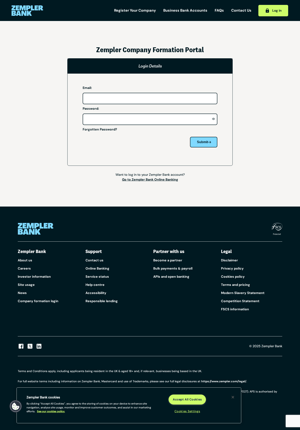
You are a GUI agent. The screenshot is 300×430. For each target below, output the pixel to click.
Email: (87, 88)
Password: (91, 108)
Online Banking (97, 268)
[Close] (232, 397)
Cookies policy (233, 276)
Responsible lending (102, 301)
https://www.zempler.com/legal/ (223, 381)
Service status (97, 276)
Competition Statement (240, 301)
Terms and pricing (235, 285)
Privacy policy (232, 268)
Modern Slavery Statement (242, 293)
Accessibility (96, 293)
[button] (15, 406)
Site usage (26, 285)
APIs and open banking (171, 276)
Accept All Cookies (187, 399)
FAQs (219, 10)
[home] (40, 10)
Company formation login (38, 301)
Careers (24, 268)
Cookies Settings (187, 411)
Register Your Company (135, 10)
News (22, 293)
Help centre (95, 285)
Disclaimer (229, 260)
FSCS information (235, 309)
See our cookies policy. (51, 411)
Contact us (94, 260)
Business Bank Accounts (185, 10)
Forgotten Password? (100, 129)
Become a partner (167, 260)
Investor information (34, 276)
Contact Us (241, 10)
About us (25, 260)
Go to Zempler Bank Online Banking (150, 179)
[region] (128, 405)
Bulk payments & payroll (172, 268)
